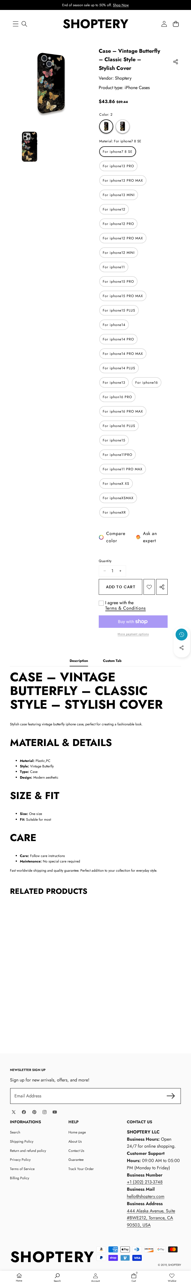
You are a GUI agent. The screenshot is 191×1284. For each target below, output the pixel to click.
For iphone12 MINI (119, 252)
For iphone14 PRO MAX (123, 353)
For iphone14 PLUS (119, 368)
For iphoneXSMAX (118, 497)
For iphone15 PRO (118, 281)
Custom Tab (112, 660)
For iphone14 (114, 324)
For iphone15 (114, 440)
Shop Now (121, 4)
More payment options (133, 634)
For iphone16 (146, 382)
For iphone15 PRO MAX (123, 295)
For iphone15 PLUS (119, 310)
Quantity (105, 560)
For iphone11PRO (117, 454)
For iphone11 (114, 267)
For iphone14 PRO (118, 339)
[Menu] (15, 23)
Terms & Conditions (125, 608)
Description (79, 660)
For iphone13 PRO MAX (123, 180)
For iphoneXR (114, 512)
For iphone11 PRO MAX (123, 469)
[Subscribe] (171, 1096)
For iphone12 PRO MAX (123, 238)
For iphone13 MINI (119, 194)
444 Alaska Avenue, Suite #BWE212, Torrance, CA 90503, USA (151, 1218)
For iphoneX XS (116, 483)
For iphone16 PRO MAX (123, 411)
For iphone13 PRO (118, 165)
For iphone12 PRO (118, 223)
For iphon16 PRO (117, 396)
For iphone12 (114, 209)
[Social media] (182, 648)
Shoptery (123, 78)
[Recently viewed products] (182, 635)
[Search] (24, 23)
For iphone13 (114, 382)
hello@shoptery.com (145, 1196)
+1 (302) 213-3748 (145, 1182)
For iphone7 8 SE (118, 151)
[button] (175, 23)
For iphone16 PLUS (119, 425)
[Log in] (164, 23)
